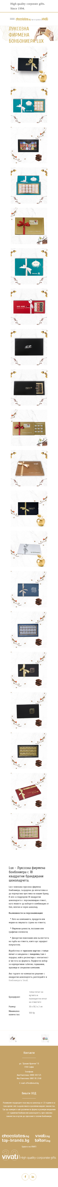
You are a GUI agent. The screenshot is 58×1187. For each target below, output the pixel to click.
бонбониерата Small (18, 980)
